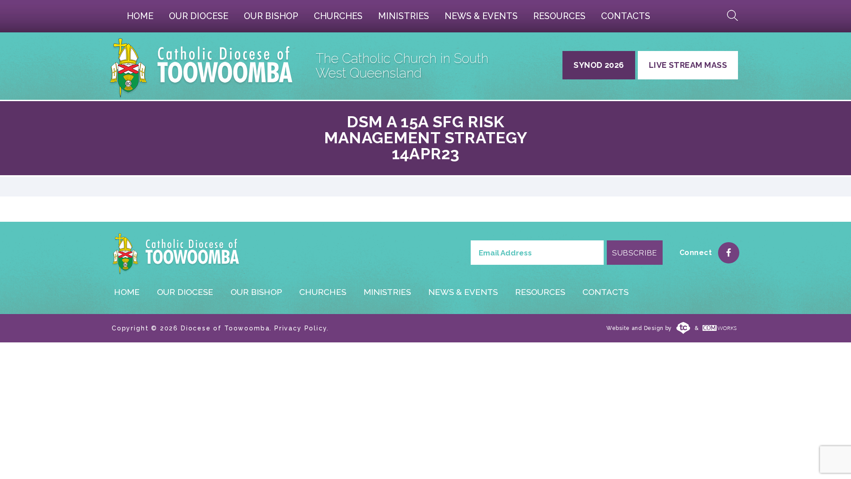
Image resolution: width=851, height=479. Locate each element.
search (733, 15)
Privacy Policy (300, 328)
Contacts (625, 16)
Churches (338, 16)
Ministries (403, 16)
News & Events (481, 16)
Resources (559, 16)
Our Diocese (198, 16)
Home (140, 16)
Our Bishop (271, 16)
